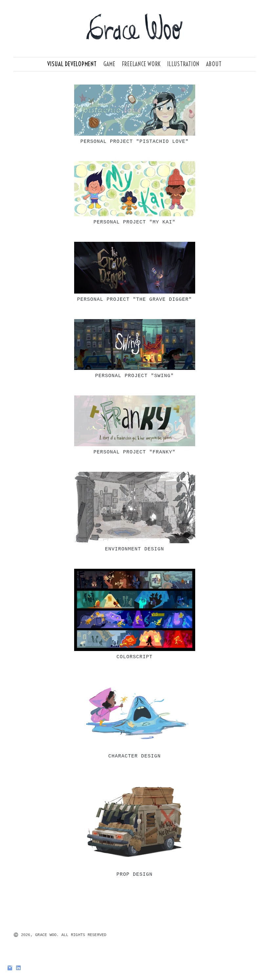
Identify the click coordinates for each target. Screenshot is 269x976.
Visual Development (72, 64)
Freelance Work (141, 64)
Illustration (183, 64)
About (214, 64)
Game (109, 64)
